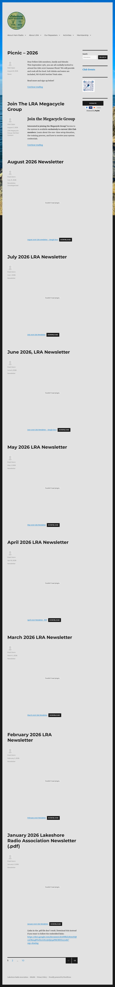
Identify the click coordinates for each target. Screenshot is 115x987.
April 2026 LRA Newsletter (38, 542)
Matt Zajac (11, 68)
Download (65, 240)
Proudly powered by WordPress (60, 977)
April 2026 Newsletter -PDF (37, 620)
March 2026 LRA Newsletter (39, 637)
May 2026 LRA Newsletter (37, 447)
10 (24, 960)
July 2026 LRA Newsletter (37, 257)
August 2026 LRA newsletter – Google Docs (42, 240)
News (9, 74)
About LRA (34, 35)
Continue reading (35, 87)
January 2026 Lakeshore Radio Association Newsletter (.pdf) (41, 840)
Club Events (89, 69)
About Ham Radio (15, 35)
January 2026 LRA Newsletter (37, 924)
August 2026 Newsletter (35, 161)
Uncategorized (12, 185)
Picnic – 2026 (22, 53)
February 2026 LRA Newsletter (29, 737)
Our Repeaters (51, 35)
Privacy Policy (42, 977)
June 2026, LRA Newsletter (38, 352)
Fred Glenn (11, 177)
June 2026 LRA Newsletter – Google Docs (41, 430)
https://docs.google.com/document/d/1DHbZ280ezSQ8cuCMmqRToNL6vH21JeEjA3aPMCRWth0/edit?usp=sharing (52, 940)
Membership (82, 35)
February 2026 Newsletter (36, 818)
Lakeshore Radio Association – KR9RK (21, 977)
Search (85, 54)
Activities (67, 35)
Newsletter (11, 183)
